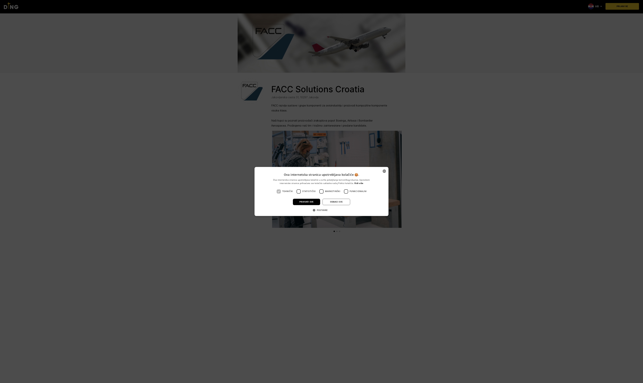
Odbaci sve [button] (336, 201)
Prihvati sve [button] (306, 201)
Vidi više (358, 183)
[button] (321, 210)
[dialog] (321, 191)
